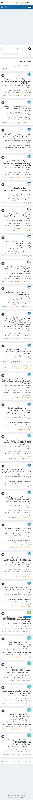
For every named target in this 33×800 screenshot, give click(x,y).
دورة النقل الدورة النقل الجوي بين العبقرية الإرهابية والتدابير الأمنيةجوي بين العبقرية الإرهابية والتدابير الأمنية (17, 135)
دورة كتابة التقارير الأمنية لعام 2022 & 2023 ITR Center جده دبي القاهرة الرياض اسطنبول (16, 589)
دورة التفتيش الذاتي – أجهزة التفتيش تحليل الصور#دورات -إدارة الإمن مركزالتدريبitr (17, 294)
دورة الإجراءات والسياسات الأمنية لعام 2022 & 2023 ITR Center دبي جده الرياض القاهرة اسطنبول (17, 560)
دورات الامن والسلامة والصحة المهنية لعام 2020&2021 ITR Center (16, 692)
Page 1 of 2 (16, 66)
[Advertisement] (16, 26)
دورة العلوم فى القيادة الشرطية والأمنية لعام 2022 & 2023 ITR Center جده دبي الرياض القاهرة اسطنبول (18, 411)
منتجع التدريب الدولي (25, 85)
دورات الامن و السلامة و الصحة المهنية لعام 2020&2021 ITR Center (17, 619)
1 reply (17, 228)
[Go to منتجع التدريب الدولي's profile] (29, 74)
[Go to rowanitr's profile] (29, 612)
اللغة (23, 795)
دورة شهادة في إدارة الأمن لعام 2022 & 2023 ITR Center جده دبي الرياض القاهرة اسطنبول (16, 471)
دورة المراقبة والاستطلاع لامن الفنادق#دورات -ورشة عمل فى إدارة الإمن (16, 190)
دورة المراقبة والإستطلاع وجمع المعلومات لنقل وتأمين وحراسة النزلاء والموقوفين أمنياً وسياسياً (16, 163)
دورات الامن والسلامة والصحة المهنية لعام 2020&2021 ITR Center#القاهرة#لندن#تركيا (16, 742)
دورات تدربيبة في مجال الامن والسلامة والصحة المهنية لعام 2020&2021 (19, 644)
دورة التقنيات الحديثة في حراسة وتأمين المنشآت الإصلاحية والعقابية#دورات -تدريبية (18, 243)
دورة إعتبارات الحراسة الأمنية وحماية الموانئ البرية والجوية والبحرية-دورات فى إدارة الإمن (16, 81)
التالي (6, 66)
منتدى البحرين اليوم (23, 2)
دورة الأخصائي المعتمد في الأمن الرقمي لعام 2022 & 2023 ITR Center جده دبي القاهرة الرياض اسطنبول (18, 500)
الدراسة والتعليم (11, 194)
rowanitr (24, 623)
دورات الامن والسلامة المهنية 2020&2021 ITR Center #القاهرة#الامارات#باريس (20, 716)
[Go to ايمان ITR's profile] (29, 184)
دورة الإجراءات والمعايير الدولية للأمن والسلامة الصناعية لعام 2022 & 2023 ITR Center (16, 381)
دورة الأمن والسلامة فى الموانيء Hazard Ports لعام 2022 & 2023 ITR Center (17, 351)
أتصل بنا (17, 795)
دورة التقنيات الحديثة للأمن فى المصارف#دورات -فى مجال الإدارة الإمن (17, 216)
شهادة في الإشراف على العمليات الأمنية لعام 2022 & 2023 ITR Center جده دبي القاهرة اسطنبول (18, 530)
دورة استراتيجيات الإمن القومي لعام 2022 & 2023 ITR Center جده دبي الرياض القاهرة (17, 442)
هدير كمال (28, 649)
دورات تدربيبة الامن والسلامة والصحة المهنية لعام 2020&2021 (16, 669)
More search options (9, 54)
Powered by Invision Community (16, 797)
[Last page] (2, 66)
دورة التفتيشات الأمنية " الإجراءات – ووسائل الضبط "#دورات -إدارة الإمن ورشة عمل (17, 269)
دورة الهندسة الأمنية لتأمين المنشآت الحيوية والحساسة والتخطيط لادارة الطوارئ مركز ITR (17, 108)
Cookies (10, 795)
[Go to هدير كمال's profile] (29, 638)
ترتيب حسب (5, 68)
